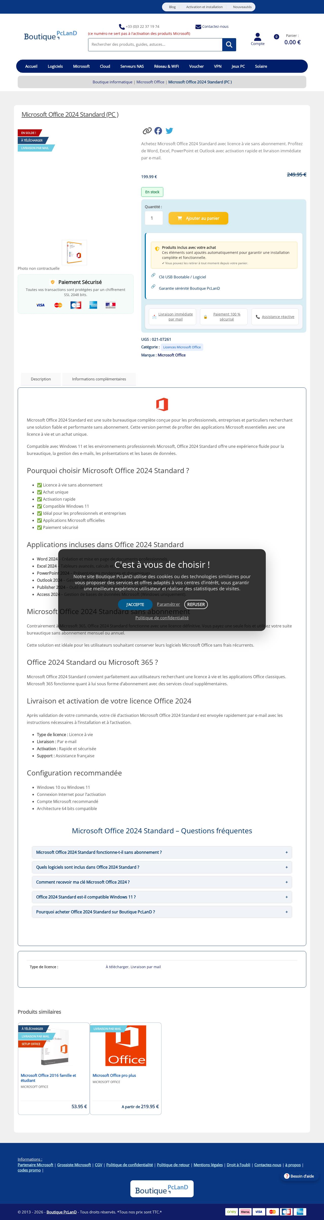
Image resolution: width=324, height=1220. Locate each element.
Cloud (105, 66)
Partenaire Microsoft (35, 1164)
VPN (217, 66)
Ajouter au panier (202, 218)
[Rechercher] (229, 44)
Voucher (196, 66)
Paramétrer (168, 604)
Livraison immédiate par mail (175, 317)
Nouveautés (242, 7)
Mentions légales (208, 1164)
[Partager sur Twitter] (171, 130)
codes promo (29, 1170)
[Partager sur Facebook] (160, 130)
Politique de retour (173, 1164)
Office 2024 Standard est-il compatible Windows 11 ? (86, 897)
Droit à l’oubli (238, 1164)
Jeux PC (238, 66)
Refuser (196, 604)
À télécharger (117, 966)
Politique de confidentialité (129, 1164)
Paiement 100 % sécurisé (226, 317)
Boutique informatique (112, 81)
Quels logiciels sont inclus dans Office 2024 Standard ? (87, 867)
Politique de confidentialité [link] (162, 618)
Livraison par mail (146, 966)
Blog (172, 7)
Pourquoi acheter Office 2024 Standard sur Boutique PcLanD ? (95, 912)
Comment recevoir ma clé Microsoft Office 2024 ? (83, 882)
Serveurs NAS (132, 66)
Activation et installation (204, 7)
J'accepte (135, 604)
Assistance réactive (278, 316)
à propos (293, 1164)
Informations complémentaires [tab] (99, 378)
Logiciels (55, 66)
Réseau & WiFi (166, 66)
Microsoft (81, 66)
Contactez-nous (215, 26)
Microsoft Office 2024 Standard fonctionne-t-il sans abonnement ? (99, 852)
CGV (98, 1164)
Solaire (261, 66)
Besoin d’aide (302, 1176)
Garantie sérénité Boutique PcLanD (189, 288)
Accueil (31, 66)
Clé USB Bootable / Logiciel (182, 276)
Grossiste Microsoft (74, 1164)
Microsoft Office (150, 81)
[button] (147, 130)
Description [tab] (41, 378)
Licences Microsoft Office (182, 347)
